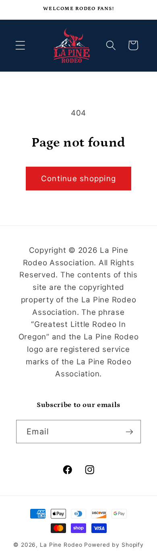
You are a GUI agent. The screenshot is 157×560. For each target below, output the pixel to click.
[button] (20, 45)
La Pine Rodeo (61, 544)
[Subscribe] (129, 431)
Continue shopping (78, 178)
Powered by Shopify (114, 544)
